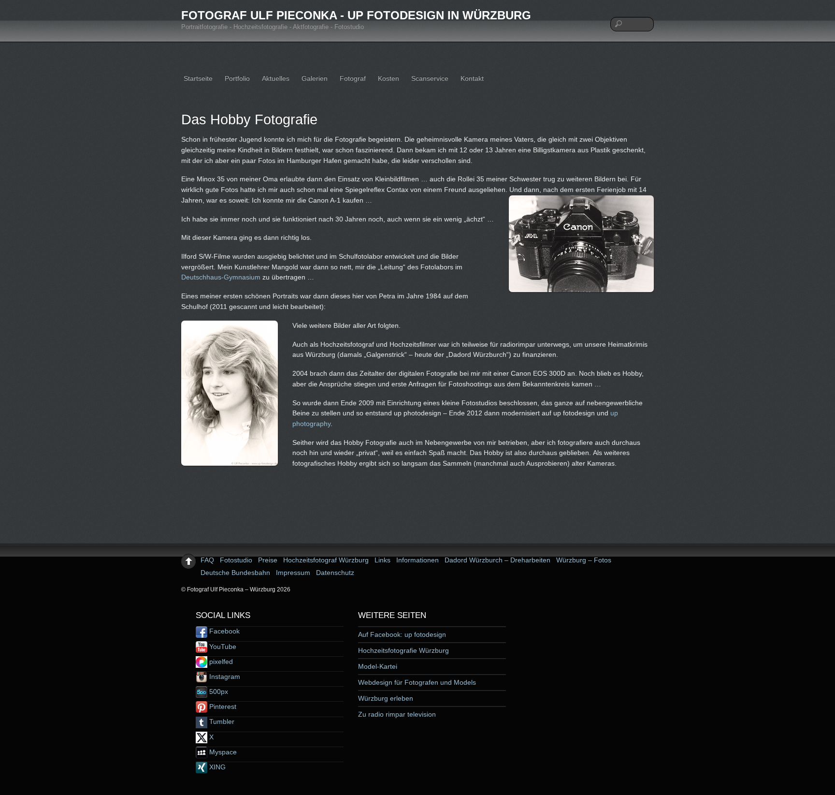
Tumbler (220, 721)
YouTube (221, 646)
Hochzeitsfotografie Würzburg (403, 650)
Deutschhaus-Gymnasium (220, 277)
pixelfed (220, 661)
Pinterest (221, 706)
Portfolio (237, 78)
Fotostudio (236, 560)
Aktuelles (275, 78)
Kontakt (472, 78)
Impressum (293, 572)
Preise (267, 560)
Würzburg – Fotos (583, 560)
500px (217, 691)
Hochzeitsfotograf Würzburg (326, 560)
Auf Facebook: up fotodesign (402, 634)
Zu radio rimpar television (397, 714)
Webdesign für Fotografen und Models (417, 682)
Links (382, 560)
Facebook (223, 631)
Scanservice (429, 78)
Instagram (223, 676)
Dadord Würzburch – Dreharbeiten (497, 560)
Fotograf (353, 78)
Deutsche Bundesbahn (235, 572)
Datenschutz (335, 572)
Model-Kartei (377, 666)
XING (216, 767)
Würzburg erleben (385, 698)
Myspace (222, 752)
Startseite (198, 78)
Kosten (388, 78)
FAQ (207, 560)
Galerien (315, 78)
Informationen (417, 560)
